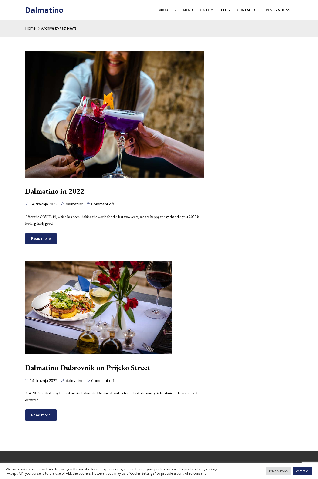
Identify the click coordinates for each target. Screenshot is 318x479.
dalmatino (74, 204)
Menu (188, 10)
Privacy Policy (278, 471)
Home (30, 28)
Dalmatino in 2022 (54, 191)
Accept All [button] (302, 471)
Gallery (207, 10)
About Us (167, 10)
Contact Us (247, 10)
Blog (225, 10)
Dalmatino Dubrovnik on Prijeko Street (87, 367)
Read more (41, 238)
